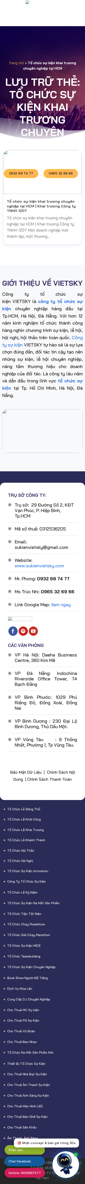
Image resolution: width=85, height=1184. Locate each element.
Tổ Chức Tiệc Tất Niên (24, 914)
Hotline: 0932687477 (25, 1173)
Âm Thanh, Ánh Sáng (22, 1138)
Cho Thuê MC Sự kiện (23, 1010)
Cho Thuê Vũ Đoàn (21, 1031)
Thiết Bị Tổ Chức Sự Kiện (26, 1064)
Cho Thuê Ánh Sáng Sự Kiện (28, 1095)
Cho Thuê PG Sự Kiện (23, 1020)
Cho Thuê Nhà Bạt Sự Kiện (27, 1074)
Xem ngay (61, 604)
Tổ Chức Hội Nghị (20, 861)
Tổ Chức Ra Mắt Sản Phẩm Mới (30, 1052)
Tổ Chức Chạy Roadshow (26, 924)
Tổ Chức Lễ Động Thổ (23, 809)
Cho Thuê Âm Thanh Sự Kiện (28, 1085)
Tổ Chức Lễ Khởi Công (24, 819)
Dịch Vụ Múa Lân (19, 989)
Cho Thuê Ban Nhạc (22, 1042)
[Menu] (6, 8)
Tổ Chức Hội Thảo (20, 850)
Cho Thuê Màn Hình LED (25, 1106)
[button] (73, 1165)
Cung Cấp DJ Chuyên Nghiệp (28, 999)
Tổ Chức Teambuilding (23, 956)
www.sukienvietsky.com (39, 565)
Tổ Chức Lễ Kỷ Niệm (22, 892)
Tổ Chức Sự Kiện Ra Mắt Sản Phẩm (33, 903)
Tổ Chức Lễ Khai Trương (25, 830)
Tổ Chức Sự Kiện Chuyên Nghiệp (31, 967)
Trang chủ (16, 63)
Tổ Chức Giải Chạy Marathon (28, 935)
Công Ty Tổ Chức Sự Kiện (26, 881)
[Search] (79, 8)
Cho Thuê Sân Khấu (22, 1127)
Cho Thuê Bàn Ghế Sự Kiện (27, 1117)
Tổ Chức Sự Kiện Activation (27, 871)
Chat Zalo (16, 1150)
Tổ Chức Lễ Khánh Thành (26, 840)
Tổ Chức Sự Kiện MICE (24, 946)
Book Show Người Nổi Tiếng (27, 978)
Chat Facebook (20, 1161)
